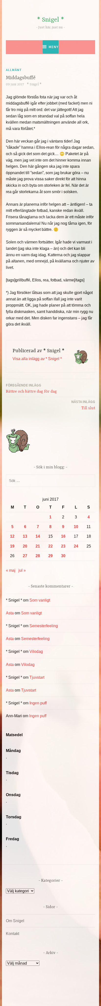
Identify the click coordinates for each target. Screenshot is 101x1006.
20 (25, 546)
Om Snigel (15, 921)
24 (76, 546)
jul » (22, 570)
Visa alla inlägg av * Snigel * (37, 359)
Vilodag (36, 651)
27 (25, 556)
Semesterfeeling (43, 626)
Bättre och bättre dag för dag (31, 388)
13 (25, 536)
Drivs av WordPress (33, 991)
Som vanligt (39, 600)
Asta (10, 613)
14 (38, 536)
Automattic (53, 997)
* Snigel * (50, 19)
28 (38, 556)
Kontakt (12, 934)
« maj (10, 570)
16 (63, 536)
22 (50, 546)
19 (12, 546)
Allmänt (14, 70)
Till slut (83, 404)
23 (63, 546)
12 (12, 536)
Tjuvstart (36, 677)
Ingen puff (38, 703)
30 (63, 556)
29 (50, 556)
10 (76, 527)
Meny (54, 46)
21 (38, 546)
